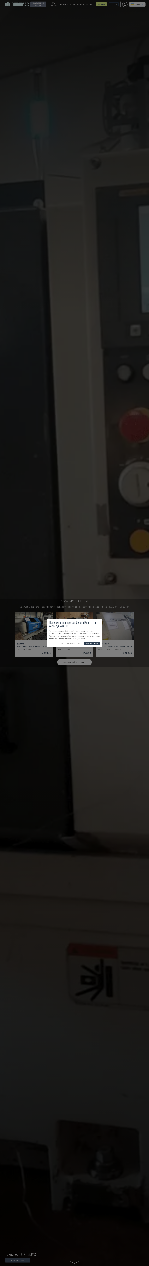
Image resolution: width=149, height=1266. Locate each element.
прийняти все (92, 643)
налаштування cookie (71, 643)
